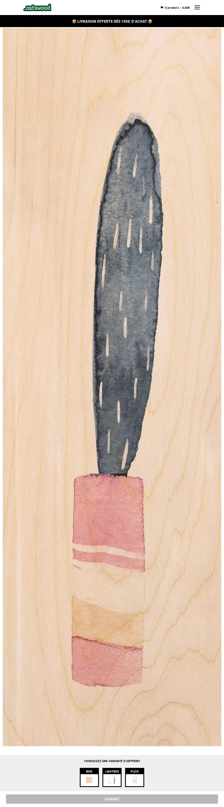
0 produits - (177, 7)
